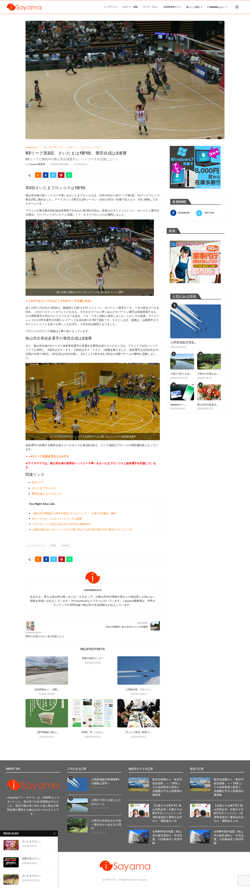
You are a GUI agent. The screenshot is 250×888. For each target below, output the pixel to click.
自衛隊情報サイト (172, 7)
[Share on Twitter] (53, 175)
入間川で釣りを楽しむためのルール (106, 801)
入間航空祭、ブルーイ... (139, 689)
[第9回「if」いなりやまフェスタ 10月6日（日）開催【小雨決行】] (92, 713)
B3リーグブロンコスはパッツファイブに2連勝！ (58, 518)
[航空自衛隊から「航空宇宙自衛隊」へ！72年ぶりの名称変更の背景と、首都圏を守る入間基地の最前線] (139, 784)
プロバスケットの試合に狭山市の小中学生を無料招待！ (62, 524)
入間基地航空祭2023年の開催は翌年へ (105, 781)
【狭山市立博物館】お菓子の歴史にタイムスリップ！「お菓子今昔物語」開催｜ (75, 513)
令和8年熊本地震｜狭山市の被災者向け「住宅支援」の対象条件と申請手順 (167, 837)
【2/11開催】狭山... (46, 732)
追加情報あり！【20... (47, 689)
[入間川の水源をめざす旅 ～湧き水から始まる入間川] (209, 362)
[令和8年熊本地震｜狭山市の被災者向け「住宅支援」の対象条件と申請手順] (139, 836)
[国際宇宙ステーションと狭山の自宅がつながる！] (11, 862)
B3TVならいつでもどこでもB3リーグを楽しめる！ (62, 300)
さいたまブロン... (31, 841)
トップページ (110, 7)
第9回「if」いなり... (92, 732)
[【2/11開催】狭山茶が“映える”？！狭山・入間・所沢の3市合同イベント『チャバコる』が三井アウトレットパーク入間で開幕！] (47, 713)
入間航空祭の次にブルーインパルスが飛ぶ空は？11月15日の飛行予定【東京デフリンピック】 (82, 529)
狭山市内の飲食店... (207, 404)
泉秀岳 (53, 545)
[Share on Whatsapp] (69, 175)
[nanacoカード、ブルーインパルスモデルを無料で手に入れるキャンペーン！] (182, 392)
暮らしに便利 (192, 7)
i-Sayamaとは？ (216, 7)
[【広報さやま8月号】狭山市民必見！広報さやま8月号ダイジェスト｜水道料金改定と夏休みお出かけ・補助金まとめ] (139, 810)
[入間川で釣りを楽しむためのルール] (182, 362)
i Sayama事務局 (37, 164)
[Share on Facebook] (45, 175)
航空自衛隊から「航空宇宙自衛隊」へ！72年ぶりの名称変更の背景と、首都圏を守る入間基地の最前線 (167, 787)
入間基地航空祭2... (183, 342)
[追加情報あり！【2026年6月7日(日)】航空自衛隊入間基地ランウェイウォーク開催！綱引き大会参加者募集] (47, 670)
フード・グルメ (150, 7)
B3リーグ (37, 482)
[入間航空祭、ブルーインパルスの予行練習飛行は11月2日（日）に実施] (138, 670)
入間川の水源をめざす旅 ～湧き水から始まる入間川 (106, 824)
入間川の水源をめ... (207, 373)
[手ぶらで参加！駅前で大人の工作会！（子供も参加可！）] (138, 713)
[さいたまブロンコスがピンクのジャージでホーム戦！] (11, 845)
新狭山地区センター (92, 658)
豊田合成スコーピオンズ (47, 493)
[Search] (242, 7)
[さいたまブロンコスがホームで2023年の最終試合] (11, 879)
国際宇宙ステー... (31, 858)
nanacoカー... (178, 404)
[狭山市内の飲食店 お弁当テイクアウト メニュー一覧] (209, 392)
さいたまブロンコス (44, 488)
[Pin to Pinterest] (61, 175)
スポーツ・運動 (130, 7)
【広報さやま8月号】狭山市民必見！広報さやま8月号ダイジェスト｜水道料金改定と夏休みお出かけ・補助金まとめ (167, 813)
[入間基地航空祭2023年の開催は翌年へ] (195, 321)
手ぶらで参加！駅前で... (139, 732)
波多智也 (65, 545)
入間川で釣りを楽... (180, 373)
